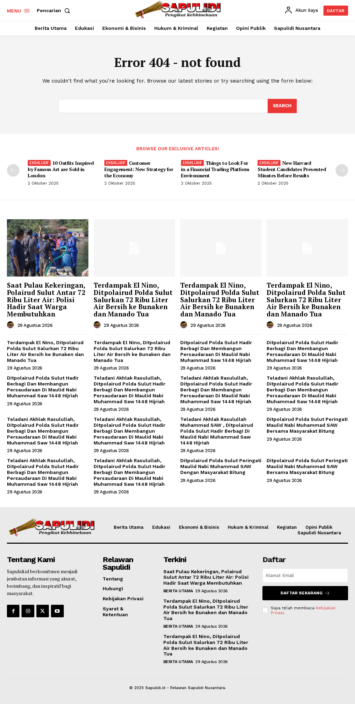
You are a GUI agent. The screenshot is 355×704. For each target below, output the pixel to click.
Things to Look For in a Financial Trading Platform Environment (215, 169)
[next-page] (342, 170)
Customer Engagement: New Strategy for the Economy (138, 169)
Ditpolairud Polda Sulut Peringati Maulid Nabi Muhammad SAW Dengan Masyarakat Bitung (220, 466)
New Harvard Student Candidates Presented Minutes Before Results (292, 169)
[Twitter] (42, 611)
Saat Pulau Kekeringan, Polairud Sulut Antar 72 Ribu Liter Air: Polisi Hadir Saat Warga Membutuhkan (46, 300)
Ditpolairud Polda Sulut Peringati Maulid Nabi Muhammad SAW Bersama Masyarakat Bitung (307, 425)
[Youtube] (57, 611)
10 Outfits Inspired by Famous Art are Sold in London (61, 169)
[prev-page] (13, 170)
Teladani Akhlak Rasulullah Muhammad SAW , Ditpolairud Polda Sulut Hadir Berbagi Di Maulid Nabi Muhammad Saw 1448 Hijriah (216, 430)
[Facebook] (13, 611)
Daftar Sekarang (301, 593)
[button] (55, 10)
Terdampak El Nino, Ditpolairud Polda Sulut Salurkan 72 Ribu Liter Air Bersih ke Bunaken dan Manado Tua (133, 300)
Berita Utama (178, 590)
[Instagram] (27, 611)
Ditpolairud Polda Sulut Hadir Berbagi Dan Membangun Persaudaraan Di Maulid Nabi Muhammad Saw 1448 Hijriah (216, 351)
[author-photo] (11, 325)
